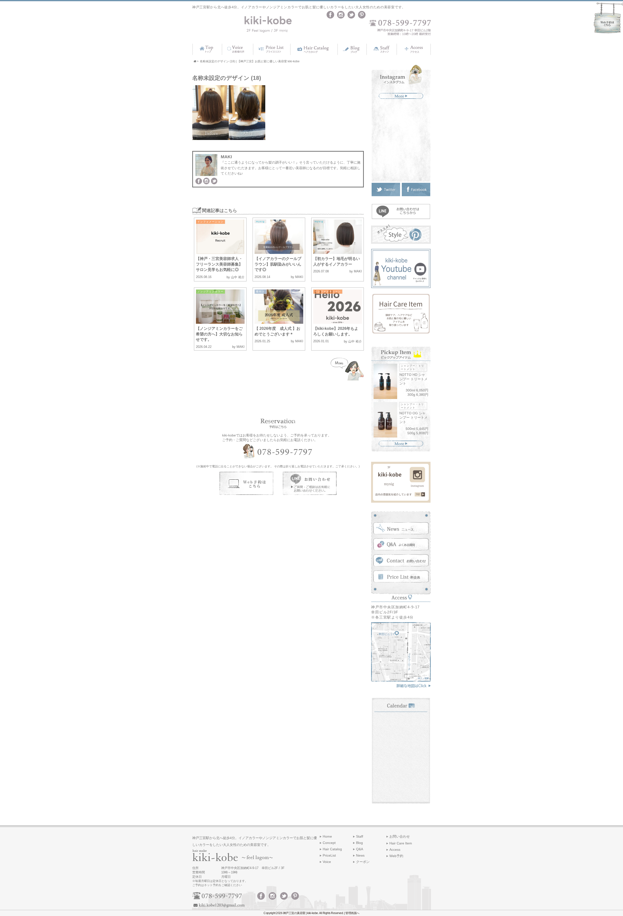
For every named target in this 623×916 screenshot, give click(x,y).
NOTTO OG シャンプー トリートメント (413, 417)
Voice (327, 862)
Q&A (359, 849)
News (360, 855)
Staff (359, 836)
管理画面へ (352, 913)
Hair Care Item (400, 843)
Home (327, 836)
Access (394, 849)
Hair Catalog (332, 849)
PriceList (329, 855)
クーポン (363, 862)
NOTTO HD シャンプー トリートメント (413, 379)
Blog (359, 843)
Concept (329, 843)
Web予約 (396, 856)
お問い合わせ (399, 836)
